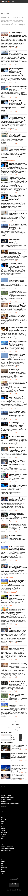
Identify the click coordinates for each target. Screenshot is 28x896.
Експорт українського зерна (8, 846)
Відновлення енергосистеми (13, 145)
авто (2, 869)
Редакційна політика (6, 799)
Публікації (3, 834)
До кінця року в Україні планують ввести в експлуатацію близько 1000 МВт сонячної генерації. (12, 141)
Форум (2, 823)
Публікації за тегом (7, 742)
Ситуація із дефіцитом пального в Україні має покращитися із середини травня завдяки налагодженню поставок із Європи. (14, 519)
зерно (2, 865)
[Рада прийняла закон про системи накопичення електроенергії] (4, 597)
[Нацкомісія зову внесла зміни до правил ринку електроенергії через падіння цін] (4, 665)
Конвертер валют (6, 732)
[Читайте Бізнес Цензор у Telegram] (13, 890)
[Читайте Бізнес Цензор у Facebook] (8, 890)
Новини (3, 808)
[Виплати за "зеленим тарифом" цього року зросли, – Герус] (4, 316)
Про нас (3, 786)
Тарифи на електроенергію (21, 49)
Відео (2, 817)
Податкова (3, 844)
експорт (3, 855)
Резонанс (3, 813)
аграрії (2, 863)
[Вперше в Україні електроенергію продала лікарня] (4, 241)
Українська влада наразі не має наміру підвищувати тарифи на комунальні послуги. (13, 541)
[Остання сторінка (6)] (18, 730)
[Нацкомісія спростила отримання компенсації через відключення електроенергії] (4, 630)
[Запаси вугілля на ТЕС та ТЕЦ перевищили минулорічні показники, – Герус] (4, 683)
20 (16, 143)
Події (2, 811)
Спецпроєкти (4, 832)
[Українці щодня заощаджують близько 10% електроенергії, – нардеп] (4, 424)
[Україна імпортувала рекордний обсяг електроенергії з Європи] (4, 293)
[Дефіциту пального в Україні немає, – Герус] (4, 475)
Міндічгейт (18, 83)
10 (26, 760)
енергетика (3, 857)
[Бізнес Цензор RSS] (20, 890)
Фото (2, 815)
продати (3, 735)
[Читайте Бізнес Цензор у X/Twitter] (10, 890)
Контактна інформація (6, 788)
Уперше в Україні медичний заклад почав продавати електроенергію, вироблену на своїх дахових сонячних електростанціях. (14, 245)
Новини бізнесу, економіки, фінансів (10, 803)
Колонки (3, 836)
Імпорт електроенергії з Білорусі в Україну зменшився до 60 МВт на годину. (14, 699)
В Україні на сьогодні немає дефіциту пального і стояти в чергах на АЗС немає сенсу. (12, 478)
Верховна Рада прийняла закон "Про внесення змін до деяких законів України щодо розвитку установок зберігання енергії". (13, 601)
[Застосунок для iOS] (17, 890)
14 (26, 779)
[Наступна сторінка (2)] (15, 730)
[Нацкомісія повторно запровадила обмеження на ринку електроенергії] (4, 609)
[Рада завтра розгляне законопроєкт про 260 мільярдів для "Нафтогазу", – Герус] (4, 485)
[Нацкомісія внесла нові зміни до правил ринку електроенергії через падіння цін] (4, 648)
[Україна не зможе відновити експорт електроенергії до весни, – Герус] (4, 436)
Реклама (3, 793)
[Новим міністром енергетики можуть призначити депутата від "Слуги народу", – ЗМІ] (4, 117)
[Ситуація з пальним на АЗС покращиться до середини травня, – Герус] (4, 515)
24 (16, 111)
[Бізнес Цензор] (7, 2)
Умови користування (6, 795)
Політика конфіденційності (7, 797)
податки (3, 861)
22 (16, 192)
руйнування (4, 867)
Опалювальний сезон (6, 850)
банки (2, 842)
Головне (3, 830)
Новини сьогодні (5, 801)
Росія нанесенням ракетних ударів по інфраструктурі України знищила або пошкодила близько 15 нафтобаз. (14, 528)
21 (26, 772)
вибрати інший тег (13, 13)
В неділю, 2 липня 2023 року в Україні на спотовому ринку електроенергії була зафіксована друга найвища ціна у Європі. (13, 309)
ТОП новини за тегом (7, 763)
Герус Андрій (5, 13)
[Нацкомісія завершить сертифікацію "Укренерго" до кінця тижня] (4, 705)
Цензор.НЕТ (3, 806)
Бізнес (2, 826)
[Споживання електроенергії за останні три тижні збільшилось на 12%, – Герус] (4, 449)
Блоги (2, 821)
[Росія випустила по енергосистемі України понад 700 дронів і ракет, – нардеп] (4, 371)
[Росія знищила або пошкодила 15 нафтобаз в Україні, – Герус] (4, 526)
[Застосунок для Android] (15, 890)
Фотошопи (3, 819)
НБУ (2, 859)
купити (7, 735)
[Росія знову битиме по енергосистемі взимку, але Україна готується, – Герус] (4, 280)
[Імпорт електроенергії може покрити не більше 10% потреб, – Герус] (4, 413)
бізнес (2, 852)
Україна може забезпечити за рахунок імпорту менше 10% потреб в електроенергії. (12, 417)
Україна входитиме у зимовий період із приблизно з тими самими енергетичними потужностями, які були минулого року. (14, 285)
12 (16, 82)
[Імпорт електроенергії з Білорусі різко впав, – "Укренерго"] (4, 696)
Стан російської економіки (7, 848)
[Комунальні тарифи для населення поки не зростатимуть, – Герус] (4, 537)
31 (16, 260)
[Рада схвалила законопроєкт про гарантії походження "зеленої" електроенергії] (4, 343)
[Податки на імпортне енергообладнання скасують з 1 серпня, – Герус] (4, 213)
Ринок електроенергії (11, 49)
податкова (3, 871)
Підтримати (3, 791)
